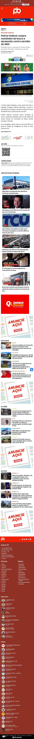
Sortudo (14, 437)
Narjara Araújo (10, 632)
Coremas (4, 566)
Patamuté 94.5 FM (10, 709)
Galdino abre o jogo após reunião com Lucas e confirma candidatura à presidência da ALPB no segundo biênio (22, 496)
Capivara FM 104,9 (10, 653)
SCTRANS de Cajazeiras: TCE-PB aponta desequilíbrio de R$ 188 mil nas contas (22, 356)
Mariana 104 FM (9, 697)
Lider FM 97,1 (8, 689)
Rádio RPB (21, 3)
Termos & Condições (7, 555)
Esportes (4, 574)
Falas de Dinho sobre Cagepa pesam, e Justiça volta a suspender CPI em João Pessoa (22, 505)
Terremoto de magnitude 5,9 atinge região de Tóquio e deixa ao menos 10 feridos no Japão (21, 413)
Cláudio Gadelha (10, 608)
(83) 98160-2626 (7, 548)
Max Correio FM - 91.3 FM (12, 701)
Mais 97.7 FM (8, 693)
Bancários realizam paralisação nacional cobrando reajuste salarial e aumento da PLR (15, 289)
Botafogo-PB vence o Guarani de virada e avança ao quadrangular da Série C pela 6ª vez (22, 423)
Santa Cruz (22, 576)
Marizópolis (22, 572)
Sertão (3, 589)
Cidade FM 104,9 (9, 657)
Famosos (4, 576)
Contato (4, 558)
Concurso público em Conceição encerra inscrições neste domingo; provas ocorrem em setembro (22, 347)
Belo (13, 419)
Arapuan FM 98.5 (10, 649)
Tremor (14, 409)
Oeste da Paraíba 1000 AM (12, 705)
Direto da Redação (6, 569)
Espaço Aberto (9, 628)
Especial (4, 572)
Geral (3, 578)
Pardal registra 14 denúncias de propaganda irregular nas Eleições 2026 (21, 487)
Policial (3, 583)
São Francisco (22, 578)
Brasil (3, 29)
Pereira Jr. (15, 473)
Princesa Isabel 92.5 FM (12, 713)
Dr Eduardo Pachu (10, 616)
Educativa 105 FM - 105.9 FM (13, 673)
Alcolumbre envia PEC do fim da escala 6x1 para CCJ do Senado (16, 211)
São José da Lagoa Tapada (24, 580)
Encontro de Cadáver (18, 371)
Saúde (3, 588)
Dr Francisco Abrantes (12, 620)
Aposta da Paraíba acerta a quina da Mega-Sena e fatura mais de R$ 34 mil (22, 441)
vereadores (15, 361)
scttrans (15, 353)
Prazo (14, 343)
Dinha (7, 612)
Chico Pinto (8, 604)
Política (4, 584)
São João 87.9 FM (10, 725)
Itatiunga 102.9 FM (10, 681)
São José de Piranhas (24, 582)
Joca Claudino (22, 569)
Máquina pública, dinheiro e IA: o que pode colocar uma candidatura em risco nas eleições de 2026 (22, 477)
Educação (4, 571)
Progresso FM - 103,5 (11, 717)
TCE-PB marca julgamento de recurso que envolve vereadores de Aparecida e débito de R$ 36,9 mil (21, 366)
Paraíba (4, 581)
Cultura (4, 567)
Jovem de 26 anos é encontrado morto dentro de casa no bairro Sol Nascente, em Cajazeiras (21, 375)
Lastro (20, 571)
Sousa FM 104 (9, 729)
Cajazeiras (21, 566)
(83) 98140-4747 (7, 550)
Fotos (11, 3)
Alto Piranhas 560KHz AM (12, 645)
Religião (4, 586)
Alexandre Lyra (9, 600)
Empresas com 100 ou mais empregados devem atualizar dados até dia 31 (15, 251)
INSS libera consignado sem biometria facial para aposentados (14, 192)
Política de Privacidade (8, 557)
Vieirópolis (21, 584)
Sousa (3, 591)
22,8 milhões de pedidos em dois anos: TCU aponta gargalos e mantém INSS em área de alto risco (15, 231)
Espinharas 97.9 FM (10, 677)
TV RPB (16, 3)
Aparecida (21, 564)
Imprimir (30, 56)
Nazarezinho (22, 574)
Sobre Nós (4, 553)
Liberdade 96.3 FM (10, 685)
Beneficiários (16, 428)
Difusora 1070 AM (10, 669)
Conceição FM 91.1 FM (11, 661)
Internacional (5, 579)
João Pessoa (22, 567)
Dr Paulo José (9, 624)
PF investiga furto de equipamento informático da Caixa (13, 269)
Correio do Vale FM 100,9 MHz (13, 665)
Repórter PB (9, 721)
